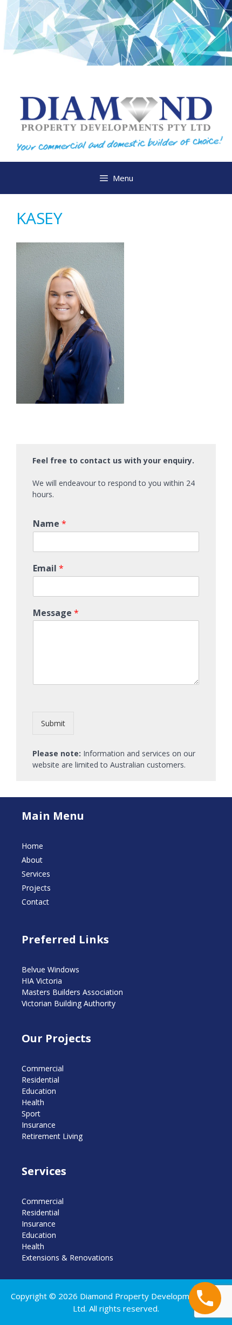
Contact (35, 902)
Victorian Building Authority (68, 1003)
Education (39, 1091)
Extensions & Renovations (67, 1257)
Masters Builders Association (72, 992)
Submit (53, 723)
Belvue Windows (50, 969)
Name (49, 523)
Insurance (39, 1125)
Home (32, 846)
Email (48, 568)
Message (56, 613)
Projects (36, 888)
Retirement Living (52, 1136)
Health (33, 1102)
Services (36, 874)
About (32, 860)
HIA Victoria (42, 981)
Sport (31, 1113)
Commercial (43, 1068)
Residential (40, 1080)
